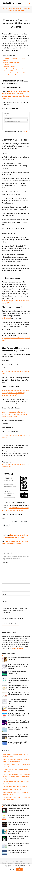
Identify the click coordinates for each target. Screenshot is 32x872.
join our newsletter (18, 648)
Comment (5, 563)
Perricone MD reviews (9, 66)
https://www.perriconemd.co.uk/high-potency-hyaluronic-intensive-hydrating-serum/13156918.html (15, 414)
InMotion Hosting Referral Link (12, 789)
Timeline (7, 64)
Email (4, 594)
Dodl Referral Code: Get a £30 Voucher (15, 786)
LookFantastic (6, 318)
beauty (15, 16)
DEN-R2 (25, 131)
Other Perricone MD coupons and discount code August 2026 (14, 70)
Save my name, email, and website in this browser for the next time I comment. (16, 610)
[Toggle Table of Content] (27, 55)
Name (4, 587)
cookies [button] (11, 869)
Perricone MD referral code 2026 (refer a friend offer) (14, 59)
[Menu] (29, 3)
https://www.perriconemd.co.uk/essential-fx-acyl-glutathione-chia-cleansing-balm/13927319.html (16, 393)
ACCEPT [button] (19, 869)
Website (4, 601)
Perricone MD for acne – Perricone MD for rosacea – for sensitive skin (16, 73)
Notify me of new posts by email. (13, 618)
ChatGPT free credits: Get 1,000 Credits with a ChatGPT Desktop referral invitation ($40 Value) (16, 777)
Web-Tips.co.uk (12, 3)
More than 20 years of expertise (11, 62)
